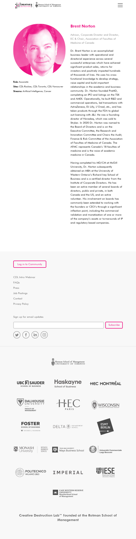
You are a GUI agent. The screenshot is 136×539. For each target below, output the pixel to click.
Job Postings (20, 293)
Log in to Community (29, 264)
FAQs (16, 282)
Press (16, 288)
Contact (17, 298)
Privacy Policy (21, 304)
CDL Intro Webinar (24, 277)
